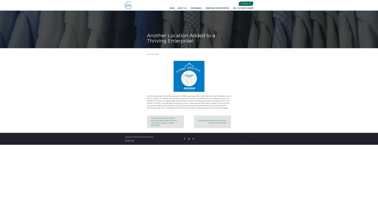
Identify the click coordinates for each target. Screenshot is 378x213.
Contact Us (246, 4)
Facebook (185, 139)
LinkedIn (189, 139)
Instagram (193, 139)
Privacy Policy (129, 140)
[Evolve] (245, 139)
